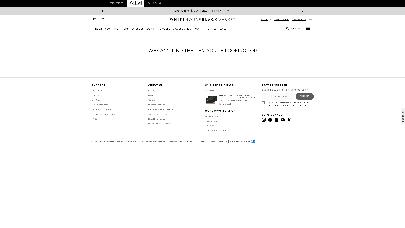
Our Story (153, 90)
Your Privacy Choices (240, 141)
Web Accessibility (219, 141)
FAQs (94, 119)
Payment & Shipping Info (103, 114)
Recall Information (156, 119)
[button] (308, 28)
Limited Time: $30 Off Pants (190, 11)
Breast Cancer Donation (159, 123)
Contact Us (97, 95)
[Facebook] (276, 120)
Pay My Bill (210, 90)
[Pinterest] (270, 120)
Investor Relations (156, 104)
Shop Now (216, 11)
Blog (150, 95)
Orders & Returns (281, 19)
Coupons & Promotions (216, 130)
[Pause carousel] (401, 11)
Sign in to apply (225, 104)
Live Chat (96, 100)
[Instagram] (264, 120)
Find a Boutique (299, 19)
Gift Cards (209, 125)
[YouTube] (283, 120)
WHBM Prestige (212, 116)
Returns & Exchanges (101, 109)
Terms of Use (272, 108)
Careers (151, 100)
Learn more (242, 100)
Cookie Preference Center (160, 114)
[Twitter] (289, 120)
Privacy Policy (290, 108)
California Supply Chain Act (161, 109)
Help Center (97, 90)
